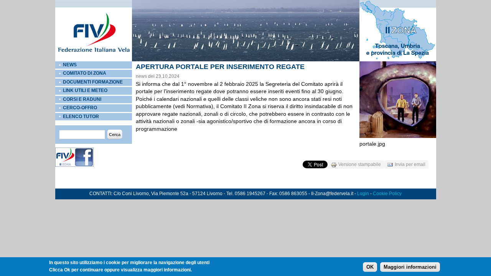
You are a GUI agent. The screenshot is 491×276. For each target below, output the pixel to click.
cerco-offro (80, 107)
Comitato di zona (84, 73)
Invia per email (410, 164)
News (70, 64)
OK (370, 267)
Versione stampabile (359, 164)
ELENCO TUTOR (81, 116)
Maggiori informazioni (410, 267)
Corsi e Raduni (82, 99)
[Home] (93, 59)
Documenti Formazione (93, 82)
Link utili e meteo (85, 90)
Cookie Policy (387, 193)
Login (363, 193)
